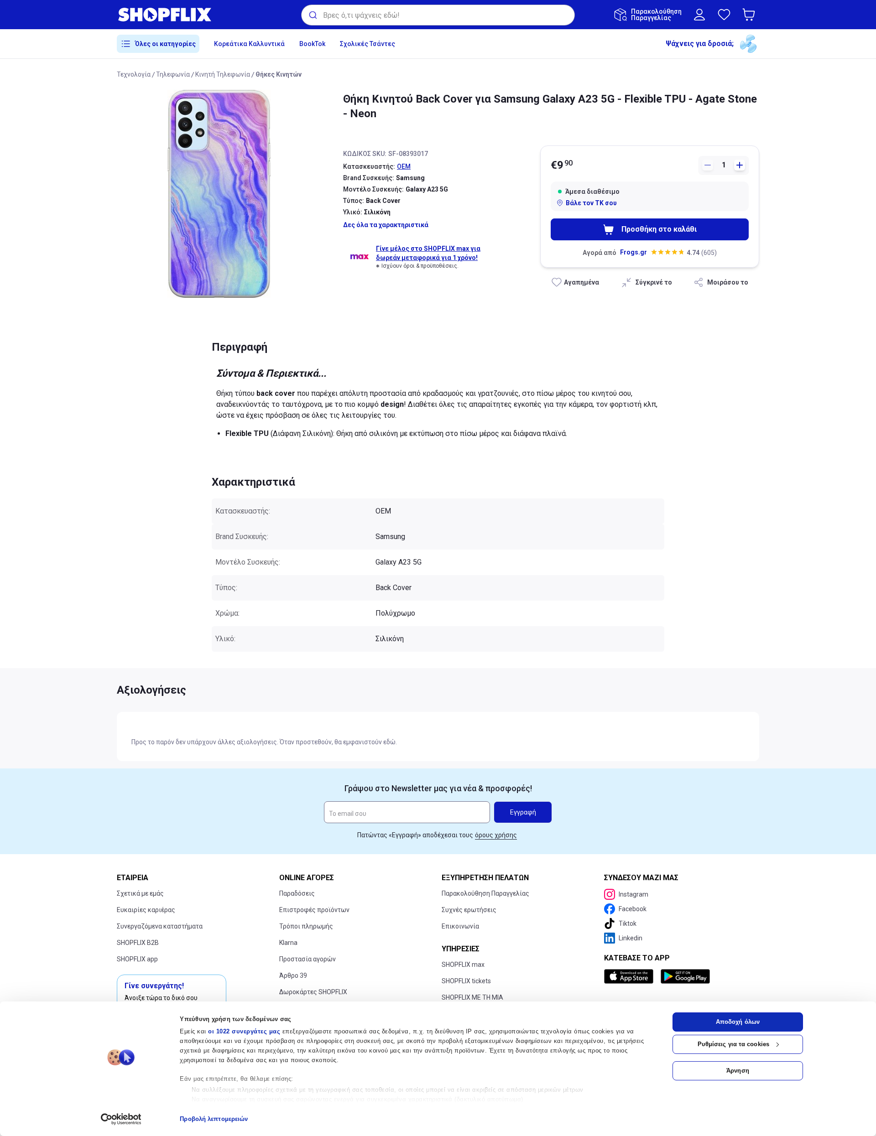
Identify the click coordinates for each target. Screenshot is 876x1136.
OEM (404, 166)
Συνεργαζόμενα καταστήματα (160, 926)
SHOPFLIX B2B (138, 942)
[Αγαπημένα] (724, 14)
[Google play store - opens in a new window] (685, 976)
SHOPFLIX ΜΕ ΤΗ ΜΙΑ (472, 997)
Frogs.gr (633, 252)
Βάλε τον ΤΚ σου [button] (591, 203)
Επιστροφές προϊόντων (314, 909)
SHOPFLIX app (137, 959)
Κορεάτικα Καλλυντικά (249, 43)
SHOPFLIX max (463, 964)
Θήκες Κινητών (279, 74)
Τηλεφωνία (173, 74)
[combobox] (438, 15)
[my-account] (699, 14)
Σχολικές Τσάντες (367, 43)
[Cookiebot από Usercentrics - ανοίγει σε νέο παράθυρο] (121, 1119)
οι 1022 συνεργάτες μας (244, 1031)
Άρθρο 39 (293, 975)
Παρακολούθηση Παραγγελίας (485, 893)
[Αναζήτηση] (312, 15)
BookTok (312, 43)
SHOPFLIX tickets (466, 981)
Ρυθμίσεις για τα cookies (733, 1044)
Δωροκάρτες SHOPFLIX (313, 992)
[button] (750, 14)
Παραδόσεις (297, 893)
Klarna (288, 942)
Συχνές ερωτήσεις (469, 909)
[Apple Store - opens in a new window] (630, 976)
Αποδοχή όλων (738, 1021)
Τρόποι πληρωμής (306, 926)
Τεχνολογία (134, 74)
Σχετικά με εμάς (140, 893)
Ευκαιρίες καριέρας (146, 909)
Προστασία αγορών (307, 959)
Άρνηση (737, 1070)
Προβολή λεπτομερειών (214, 1118)
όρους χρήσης (496, 835)
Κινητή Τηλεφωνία (222, 74)
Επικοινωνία (460, 926)
